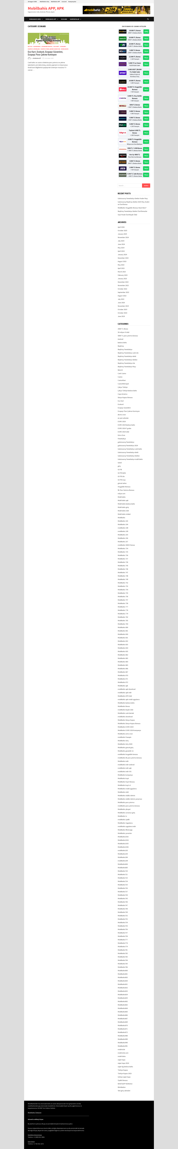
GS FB (120, 469)
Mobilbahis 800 (123, 627)
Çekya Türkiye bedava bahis (127, 391)
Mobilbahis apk (123, 686)
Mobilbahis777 (123, 940)
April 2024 (121, 251)
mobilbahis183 (123, 850)
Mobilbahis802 (123, 977)
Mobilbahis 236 (123, 538)
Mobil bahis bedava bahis (126, 504)
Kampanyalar (72, 1)
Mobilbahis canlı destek (126, 713)
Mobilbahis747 (123, 905)
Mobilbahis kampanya (125, 775)
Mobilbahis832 (123, 988)
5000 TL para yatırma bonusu (128, 336)
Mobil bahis (122, 497)
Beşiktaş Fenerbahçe (125, 349)
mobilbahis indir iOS (124, 771)
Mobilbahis (64, 49)
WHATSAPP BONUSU (125, 1084)
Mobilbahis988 (123, 1036)
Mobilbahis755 (123, 926)
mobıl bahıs (122, 1056)
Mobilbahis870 (123, 1025)
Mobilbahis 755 (123, 593)
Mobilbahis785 (123, 964)
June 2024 (121, 244)
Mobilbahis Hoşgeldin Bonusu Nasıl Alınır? (132, 208)
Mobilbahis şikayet (124, 809)
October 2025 (122, 230)
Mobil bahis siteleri (124, 514)
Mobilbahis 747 (123, 572)
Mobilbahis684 (123, 864)
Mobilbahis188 (123, 857)
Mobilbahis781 (123, 950)
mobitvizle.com (123, 1053)
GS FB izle (121, 476)
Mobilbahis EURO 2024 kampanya (129, 730)
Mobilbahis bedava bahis (126, 703)
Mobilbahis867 (123, 1018)
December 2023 (123, 258)
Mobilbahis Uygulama (125, 823)
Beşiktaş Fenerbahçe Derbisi (127, 360)
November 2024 (123, 237)
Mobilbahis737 (123, 892)
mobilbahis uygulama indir (127, 826)
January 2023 (122, 278)
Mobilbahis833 (123, 991)
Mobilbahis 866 (123, 668)
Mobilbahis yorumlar (125, 833)
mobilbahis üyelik (124, 819)
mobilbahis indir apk (125, 768)
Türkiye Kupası (123, 1070)
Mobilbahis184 (123, 854)
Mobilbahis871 (123, 1029)
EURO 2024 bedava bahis (126, 425)
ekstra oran (122, 415)
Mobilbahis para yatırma (126, 802)
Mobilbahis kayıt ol (124, 785)
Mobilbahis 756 (123, 596)
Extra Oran (121, 435)
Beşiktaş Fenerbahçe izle (126, 363)
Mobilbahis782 (123, 953)
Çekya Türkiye (122, 387)
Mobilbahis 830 (123, 634)
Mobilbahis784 (123, 960)
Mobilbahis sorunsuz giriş (126, 813)
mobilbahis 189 (123, 531)
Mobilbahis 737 (123, 559)
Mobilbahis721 (123, 874)
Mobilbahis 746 (123, 569)
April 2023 (121, 268)
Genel (120, 463)
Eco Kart (56, 46)
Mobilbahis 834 (123, 648)
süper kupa (121, 1060)
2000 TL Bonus (123, 329)
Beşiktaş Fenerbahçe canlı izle (128, 353)
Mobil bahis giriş (123, 507)
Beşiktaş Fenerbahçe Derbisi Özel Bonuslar (132, 211)
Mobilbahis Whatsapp (125, 830)
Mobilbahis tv (122, 816)
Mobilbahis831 (123, 984)
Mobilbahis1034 (123, 840)
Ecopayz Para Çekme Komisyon (50, 49)
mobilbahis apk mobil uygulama (129, 699)
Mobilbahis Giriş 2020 (125, 744)
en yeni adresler (123, 418)
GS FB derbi (122, 473)
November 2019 (123, 306)
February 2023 (122, 275)
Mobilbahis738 (123, 895)
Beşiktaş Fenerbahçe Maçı (127, 367)
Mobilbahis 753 (123, 586)
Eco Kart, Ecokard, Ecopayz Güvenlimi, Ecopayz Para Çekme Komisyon (45, 53)
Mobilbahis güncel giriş (125, 747)
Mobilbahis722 (123, 878)
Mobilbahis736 (123, 888)
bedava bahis (122, 342)
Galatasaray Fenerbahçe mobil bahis (130, 459)
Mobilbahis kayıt (123, 778)
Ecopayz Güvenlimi (34, 49)
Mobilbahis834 (123, 994)
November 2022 (123, 285)
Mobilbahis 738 (123, 562)
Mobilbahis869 (123, 1022)
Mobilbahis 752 (123, 583)
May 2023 (121, 265)
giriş (119, 466)
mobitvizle (121, 1049)
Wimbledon (122, 1087)
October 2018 (122, 313)
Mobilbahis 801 (123, 631)
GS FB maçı (122, 480)
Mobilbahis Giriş (44, 1)
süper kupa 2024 (123, 1063)
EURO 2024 (122, 421)
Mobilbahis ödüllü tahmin (126, 795)
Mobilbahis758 (123, 936)
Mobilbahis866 (123, 1015)
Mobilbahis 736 (123, 555)
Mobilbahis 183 (123, 521)
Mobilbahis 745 (123, 566)
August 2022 (122, 296)
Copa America (122, 394)
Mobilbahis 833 (123, 644)
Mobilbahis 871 (123, 679)
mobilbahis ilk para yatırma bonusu (130, 758)
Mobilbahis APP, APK (46, 8)
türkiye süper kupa (124, 1077)
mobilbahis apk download (126, 689)
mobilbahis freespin (124, 737)
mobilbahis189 (123, 861)
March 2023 (122, 272)
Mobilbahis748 (123, 909)
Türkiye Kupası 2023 (125, 1073)
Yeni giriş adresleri (124, 1091)
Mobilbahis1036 (123, 847)
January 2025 (122, 234)
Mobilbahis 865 (123, 665)
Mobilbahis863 (123, 1005)
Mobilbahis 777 (123, 607)
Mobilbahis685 (123, 868)
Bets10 (30, 46)
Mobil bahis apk (123, 500)
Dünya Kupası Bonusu (125, 397)
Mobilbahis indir (123, 761)
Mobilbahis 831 (123, 638)
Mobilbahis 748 (123, 576)
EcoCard (64, 1)
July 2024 (121, 241)
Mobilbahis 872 (123, 682)
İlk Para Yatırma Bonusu (126, 490)
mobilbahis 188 (123, 528)
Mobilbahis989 (123, 1039)
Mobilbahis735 (123, 885)
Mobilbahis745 (123, 898)
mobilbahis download (125, 717)
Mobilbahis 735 (123, 552)
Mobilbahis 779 (123, 614)
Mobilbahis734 (123, 881)
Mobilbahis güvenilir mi (126, 751)
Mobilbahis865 (123, 1012)
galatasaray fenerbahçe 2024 (128, 445)
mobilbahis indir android (126, 765)
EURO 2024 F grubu (124, 428)
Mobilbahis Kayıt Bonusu (126, 782)
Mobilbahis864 (123, 1008)
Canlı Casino (122, 373)
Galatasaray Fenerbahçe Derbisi (129, 456)
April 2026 (121, 227)
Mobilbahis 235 (123, 535)
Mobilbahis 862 (123, 655)
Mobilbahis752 (123, 916)
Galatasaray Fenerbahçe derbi (128, 452)
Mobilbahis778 (123, 943)
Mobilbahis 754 (123, 590)
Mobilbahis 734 (123, 548)
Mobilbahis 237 (123, 542)
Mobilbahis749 (123, 912)
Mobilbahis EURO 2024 (125, 727)
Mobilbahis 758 (123, 603)
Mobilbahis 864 (123, 662)
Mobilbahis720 (123, 871)
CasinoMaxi (36, 46)
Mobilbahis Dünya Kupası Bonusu (129, 723)
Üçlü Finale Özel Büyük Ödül (127, 215)
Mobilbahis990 (123, 1043)
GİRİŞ (146, 32)
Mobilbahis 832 (123, 641)
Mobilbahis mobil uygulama (127, 789)
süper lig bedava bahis (125, 1067)
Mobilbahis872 (123, 1032)
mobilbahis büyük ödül (125, 710)
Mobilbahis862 (123, 1001)
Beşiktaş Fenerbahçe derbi (127, 356)
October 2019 (122, 309)
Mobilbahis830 (123, 981)
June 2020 (121, 303)
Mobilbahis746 (123, 902)
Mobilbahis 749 (123, 579)
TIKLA (146, 38)
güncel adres (122, 483)
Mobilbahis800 (123, 970)
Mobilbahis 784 (123, 624)
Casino (120, 377)
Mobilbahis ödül (123, 792)
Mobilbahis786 (123, 967)
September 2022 (123, 292)
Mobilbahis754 (123, 922)
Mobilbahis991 (123, 1046)
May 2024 (121, 248)
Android (120, 339)
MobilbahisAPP (37, 58)
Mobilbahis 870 (123, 675)
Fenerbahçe (122, 439)
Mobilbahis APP (55, 1)
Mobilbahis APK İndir (125, 696)
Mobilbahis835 (123, 998)
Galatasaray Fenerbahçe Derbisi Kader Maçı (133, 198)
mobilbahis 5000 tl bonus (126, 545)
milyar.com (121, 493)
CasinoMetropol (46, 46)
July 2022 (121, 299)
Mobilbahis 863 (123, 658)
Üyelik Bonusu (123, 1080)
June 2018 (121, 316)
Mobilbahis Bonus (124, 706)
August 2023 (122, 261)
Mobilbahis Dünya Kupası (126, 720)
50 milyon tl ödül (123, 332)
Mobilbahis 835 (123, 651)
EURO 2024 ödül (123, 432)
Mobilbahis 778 (123, 610)
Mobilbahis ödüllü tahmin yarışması (130, 799)
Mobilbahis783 (123, 957)
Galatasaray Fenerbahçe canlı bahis (130, 449)
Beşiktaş (121, 346)
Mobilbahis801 (123, 974)
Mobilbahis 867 (123, 672)
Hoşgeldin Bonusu (124, 487)
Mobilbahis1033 (123, 837)
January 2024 (122, 254)
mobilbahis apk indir (125, 692)
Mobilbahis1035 (123, 843)
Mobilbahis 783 (123, 620)
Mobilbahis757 (123, 933)
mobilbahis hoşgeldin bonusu (128, 754)
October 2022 (122, 289)
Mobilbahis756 (123, 929)
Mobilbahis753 (123, 919)
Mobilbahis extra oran (125, 734)
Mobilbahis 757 (123, 600)
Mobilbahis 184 (123, 524)
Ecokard (63, 46)
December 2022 (123, 282)
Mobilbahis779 (123, 946)
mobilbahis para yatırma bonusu (129, 806)
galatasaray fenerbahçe (126, 442)
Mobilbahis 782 (123, 617)
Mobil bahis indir (123, 511)
